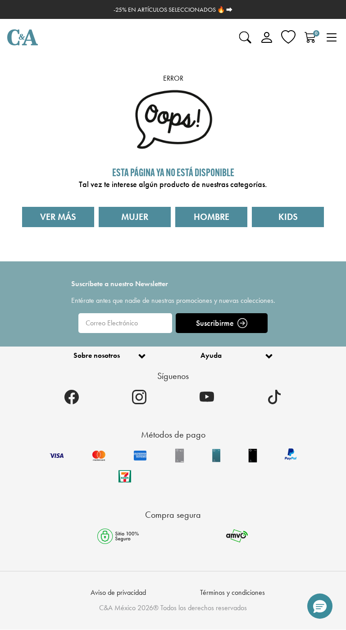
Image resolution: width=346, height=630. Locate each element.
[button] (319, 606)
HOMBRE (211, 217)
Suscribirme (215, 323)
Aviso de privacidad (118, 592)
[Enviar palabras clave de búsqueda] (245, 37)
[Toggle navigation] (331, 37)
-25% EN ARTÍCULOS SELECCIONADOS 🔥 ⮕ (173, 9)
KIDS (288, 217)
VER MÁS (58, 217)
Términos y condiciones (232, 592)
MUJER (134, 217)
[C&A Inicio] (22, 37)
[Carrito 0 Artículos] (310, 37)
